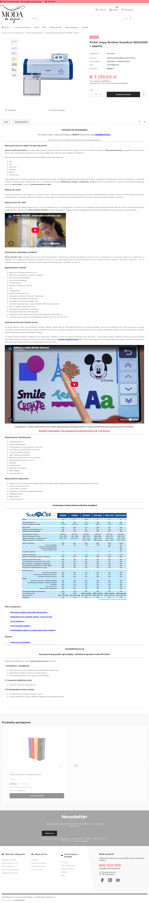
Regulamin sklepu (9, 860)
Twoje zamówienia (38, 863)
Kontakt (85, 27)
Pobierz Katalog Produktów (11, 2)
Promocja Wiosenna (23, 27)
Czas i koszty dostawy (10, 870)
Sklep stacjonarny (71, 27)
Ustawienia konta (38, 866)
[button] (131, 18)
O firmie (64, 862)
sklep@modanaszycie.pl (33, 2)
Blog (44, 27)
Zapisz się (49, 833)
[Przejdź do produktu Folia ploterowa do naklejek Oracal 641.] (37, 749)
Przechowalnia (37, 870)
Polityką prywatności (81, 841)
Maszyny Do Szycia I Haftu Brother (13, 33)
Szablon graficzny (13, 900)
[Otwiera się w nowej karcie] (102, 880)
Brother (110, 68)
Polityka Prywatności (10, 873)
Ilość (91, 90)
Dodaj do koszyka (123, 94)
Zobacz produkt (36, 796)
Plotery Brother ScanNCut (34, 33)
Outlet (36, 27)
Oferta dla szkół (56, 27)
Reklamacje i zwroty (10, 863)
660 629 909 (51, 2)
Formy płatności (8, 866)
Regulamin (65, 839)
